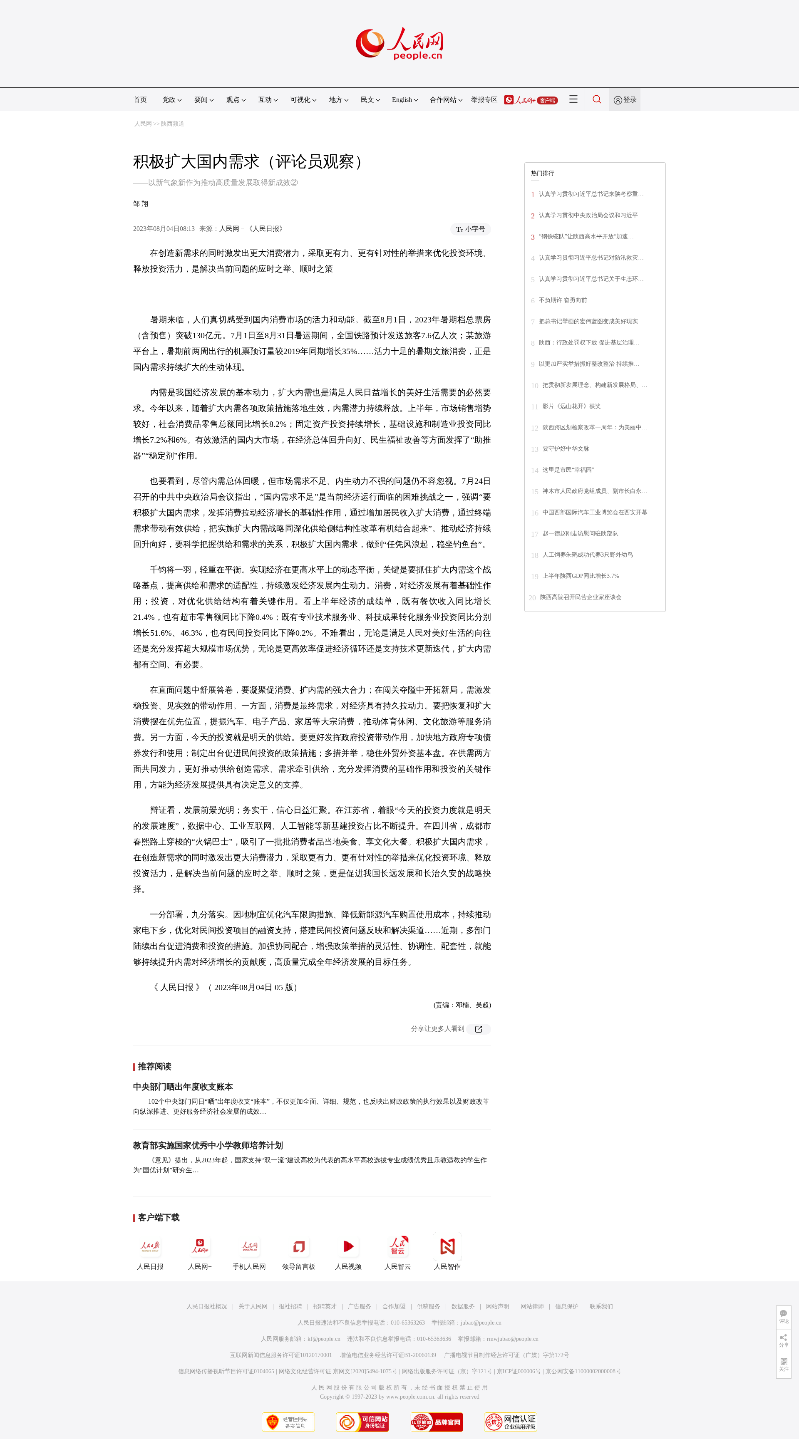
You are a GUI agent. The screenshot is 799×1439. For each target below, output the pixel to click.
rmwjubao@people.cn (512, 1339)
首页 (140, 99)
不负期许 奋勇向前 (563, 300)
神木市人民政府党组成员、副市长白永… (595, 491)
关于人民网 (253, 1306)
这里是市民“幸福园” (568, 470)
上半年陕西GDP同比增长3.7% (581, 576)
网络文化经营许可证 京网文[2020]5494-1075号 (338, 1371)
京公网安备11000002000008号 (583, 1371)
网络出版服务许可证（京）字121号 (447, 1371)
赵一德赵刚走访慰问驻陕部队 (580, 533)
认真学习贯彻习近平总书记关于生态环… (591, 279)
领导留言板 (298, 1266)
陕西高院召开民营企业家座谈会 (581, 597)
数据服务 (463, 1306)
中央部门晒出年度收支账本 (183, 1086)
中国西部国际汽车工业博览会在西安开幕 (595, 512)
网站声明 (497, 1306)
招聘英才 (325, 1306)
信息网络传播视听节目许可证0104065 (226, 1371)
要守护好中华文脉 (566, 449)
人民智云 (398, 1266)
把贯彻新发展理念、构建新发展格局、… (595, 385)
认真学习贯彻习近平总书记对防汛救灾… (591, 258)
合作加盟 (394, 1306)
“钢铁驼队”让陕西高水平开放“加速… (586, 236)
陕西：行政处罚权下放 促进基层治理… (589, 342)
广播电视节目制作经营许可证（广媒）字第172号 (506, 1355)
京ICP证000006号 (519, 1371)
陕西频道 (172, 124)
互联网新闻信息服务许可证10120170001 (281, 1355)
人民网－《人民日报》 (252, 228)
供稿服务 (428, 1306)
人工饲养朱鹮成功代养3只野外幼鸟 (588, 555)
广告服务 (359, 1306)
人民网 (143, 124)
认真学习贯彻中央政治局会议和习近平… (591, 215)
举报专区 (484, 99)
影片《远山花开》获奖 (572, 406)
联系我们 (601, 1306)
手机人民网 (249, 1266)
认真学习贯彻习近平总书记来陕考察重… (591, 194)
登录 (630, 99)
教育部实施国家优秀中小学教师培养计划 (208, 1145)
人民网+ (200, 1266)
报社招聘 (290, 1306)
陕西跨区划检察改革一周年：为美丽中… (595, 427)
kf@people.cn (324, 1339)
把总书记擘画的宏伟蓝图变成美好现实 (588, 321)
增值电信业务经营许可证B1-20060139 (388, 1355)
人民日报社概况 (206, 1306)
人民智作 (447, 1266)
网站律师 (532, 1306)
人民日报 (150, 1266)
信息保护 (566, 1306)
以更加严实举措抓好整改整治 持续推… (589, 364)
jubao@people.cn (481, 1323)
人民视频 (348, 1266)
